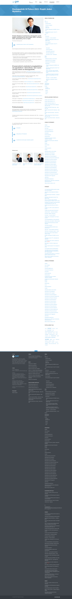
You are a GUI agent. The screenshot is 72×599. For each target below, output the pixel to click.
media (56, 334)
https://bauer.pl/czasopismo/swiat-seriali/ (33, 92)
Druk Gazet (47, 36)
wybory (46, 343)
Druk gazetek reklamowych (50, 51)
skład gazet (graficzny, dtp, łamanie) (50, 151)
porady (47, 339)
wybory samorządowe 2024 (52, 343)
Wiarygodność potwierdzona (52, 2)
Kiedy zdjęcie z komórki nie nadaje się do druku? (52, 564)
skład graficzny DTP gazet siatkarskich (51, 169)
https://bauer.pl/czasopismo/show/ (32, 89)
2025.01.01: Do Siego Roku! (32, 379)
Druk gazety (18, 127)
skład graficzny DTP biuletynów (21, 133)
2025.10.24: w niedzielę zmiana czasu (34, 373)
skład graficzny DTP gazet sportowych (51, 172)
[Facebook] (55, 597)
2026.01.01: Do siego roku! (32, 365)
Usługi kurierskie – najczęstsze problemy (51, 534)
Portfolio (46, 81)
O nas (46, 93)
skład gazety (57, 339)
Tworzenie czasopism (48, 25)
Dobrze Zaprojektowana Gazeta (49, 331)
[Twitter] (56, 597)
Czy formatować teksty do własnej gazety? (51, 248)
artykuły (49, 328)
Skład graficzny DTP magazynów (50, 175)
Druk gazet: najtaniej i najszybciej (50, 213)
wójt (57, 343)
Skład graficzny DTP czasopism (50, 60)
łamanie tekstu (47, 144)
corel (53, 330)
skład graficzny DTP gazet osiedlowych (51, 304)
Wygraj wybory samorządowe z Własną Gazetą (52, 543)
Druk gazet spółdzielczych (50, 52)
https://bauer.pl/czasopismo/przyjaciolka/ (18, 76)
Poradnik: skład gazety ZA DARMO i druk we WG (52, 557)
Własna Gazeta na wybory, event (50, 183)
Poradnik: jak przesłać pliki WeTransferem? (51, 210)
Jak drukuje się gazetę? (48, 225)
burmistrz (53, 328)
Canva (57, 328)
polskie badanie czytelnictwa (50, 337)
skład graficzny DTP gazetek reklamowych (51, 312)
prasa (51, 339)
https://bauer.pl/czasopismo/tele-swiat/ (33, 83)
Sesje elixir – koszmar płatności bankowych (51, 229)
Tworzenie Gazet (48, 23)
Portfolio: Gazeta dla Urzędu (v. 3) (50, 103)
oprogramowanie (53, 335)
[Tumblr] (59, 597)
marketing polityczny (52, 334)
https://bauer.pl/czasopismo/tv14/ (29, 102)
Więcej (13, 378)
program (54, 339)
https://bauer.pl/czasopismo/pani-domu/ (34, 78)
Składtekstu (40, 2)
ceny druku (49, 330)
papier (58, 335)
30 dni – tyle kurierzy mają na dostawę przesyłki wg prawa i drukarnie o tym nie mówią (52, 71)
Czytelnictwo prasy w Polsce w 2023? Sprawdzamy (24, 44)
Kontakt (46, 86)
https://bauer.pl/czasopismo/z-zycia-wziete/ (33, 71)
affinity (45, 328)
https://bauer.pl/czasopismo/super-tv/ (29, 98)
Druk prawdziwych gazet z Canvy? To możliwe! (52, 377)
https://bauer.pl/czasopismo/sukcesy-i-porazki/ (34, 95)
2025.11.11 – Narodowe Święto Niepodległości (35, 370)
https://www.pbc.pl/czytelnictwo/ (17, 111)
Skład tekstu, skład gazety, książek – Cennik (52, 231)
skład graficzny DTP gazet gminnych (50, 299)
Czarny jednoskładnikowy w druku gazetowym (52, 219)
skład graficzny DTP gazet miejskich (50, 164)
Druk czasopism (47, 42)
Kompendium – (47, 63)
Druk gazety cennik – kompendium (51, 54)
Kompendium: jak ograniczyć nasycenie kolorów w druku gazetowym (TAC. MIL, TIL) (52, 75)
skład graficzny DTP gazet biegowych (50, 156)
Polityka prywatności (48, 286)
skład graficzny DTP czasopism (50, 154)
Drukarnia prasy (47, 136)
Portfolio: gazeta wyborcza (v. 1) (50, 101)
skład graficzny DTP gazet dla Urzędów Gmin (52, 157)
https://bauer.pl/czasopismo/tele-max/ (28, 100)
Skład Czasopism (14, 392)
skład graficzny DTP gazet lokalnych (50, 162)
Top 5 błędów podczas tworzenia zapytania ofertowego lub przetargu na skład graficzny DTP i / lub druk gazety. (51, 251)
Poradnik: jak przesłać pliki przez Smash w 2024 (52, 528)
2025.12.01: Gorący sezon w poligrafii (34, 368)
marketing (46, 334)
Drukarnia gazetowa (49, 49)
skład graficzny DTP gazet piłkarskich (51, 167)
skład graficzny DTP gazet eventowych (51, 159)
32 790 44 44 (17, 369)
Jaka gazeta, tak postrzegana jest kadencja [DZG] (52, 516)
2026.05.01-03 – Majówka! (32, 363)
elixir (56, 331)
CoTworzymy (31, 2)
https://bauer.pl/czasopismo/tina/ (31, 86)
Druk (45, 34)
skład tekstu (47, 177)
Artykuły (46, 263)
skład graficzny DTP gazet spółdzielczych (51, 170)
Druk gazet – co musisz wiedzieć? (51, 77)
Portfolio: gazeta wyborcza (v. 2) (50, 99)
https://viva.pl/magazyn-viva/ (28, 81)
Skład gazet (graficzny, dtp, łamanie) (51, 58)
